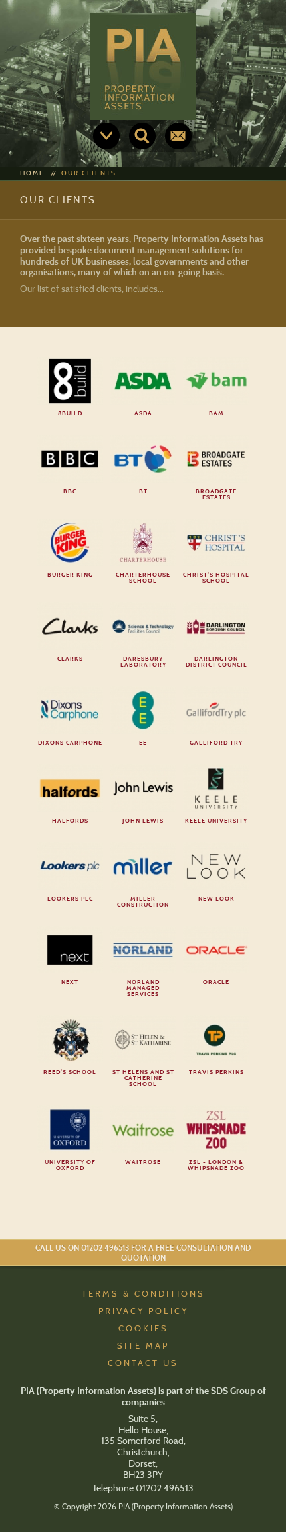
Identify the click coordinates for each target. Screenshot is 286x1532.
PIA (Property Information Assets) (143, 66)
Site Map (143, 1345)
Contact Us (143, 1362)
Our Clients (88, 173)
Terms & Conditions (143, 1293)
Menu (106, 136)
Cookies (143, 1328)
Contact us (178, 136)
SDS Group (233, 1391)
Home (32, 173)
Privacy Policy (143, 1310)
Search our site (142, 136)
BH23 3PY (143, 1475)
